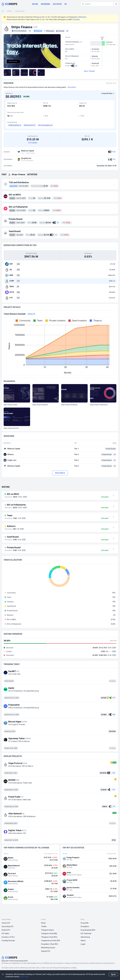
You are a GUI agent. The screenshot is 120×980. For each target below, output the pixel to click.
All (2, 11)
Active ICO (6, 923)
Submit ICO (45, 951)
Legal (83, 944)
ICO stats (57, 4)
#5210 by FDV (28, 125)
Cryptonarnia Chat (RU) (50, 940)
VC (65, 4)
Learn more (24, 977)
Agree (113, 974)
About (83, 940)
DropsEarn (85, 926)
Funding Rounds (8, 940)
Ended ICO (6, 930)
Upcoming (45, 4)
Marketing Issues (48, 948)
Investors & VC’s (8, 937)
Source (30, 314)
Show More (60, 473)
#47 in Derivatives (44, 125)
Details (76, 19)
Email (43, 923)
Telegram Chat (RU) (49, 937)
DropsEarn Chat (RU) (49, 944)
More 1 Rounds (89, 71)
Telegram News (47, 930)
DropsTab (84, 923)
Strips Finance (19, 11)
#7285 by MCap (13, 125)
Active (35, 4)
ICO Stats (5, 933)
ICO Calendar (86, 933)
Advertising (85, 937)
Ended (9, 11)
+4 (30, 31)
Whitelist (82, 17)
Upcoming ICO (7, 926)
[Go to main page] (9, 4)
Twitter (44, 926)
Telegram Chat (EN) (49, 933)
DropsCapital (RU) (88, 930)
